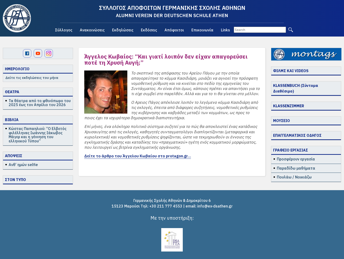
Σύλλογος (63, 30)
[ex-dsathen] (17, 18)
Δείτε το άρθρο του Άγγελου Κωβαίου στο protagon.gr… (137, 156)
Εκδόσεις (149, 30)
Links (225, 30)
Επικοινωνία (202, 30)
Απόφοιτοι (174, 30)
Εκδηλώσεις (122, 30)
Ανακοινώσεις (92, 30)
